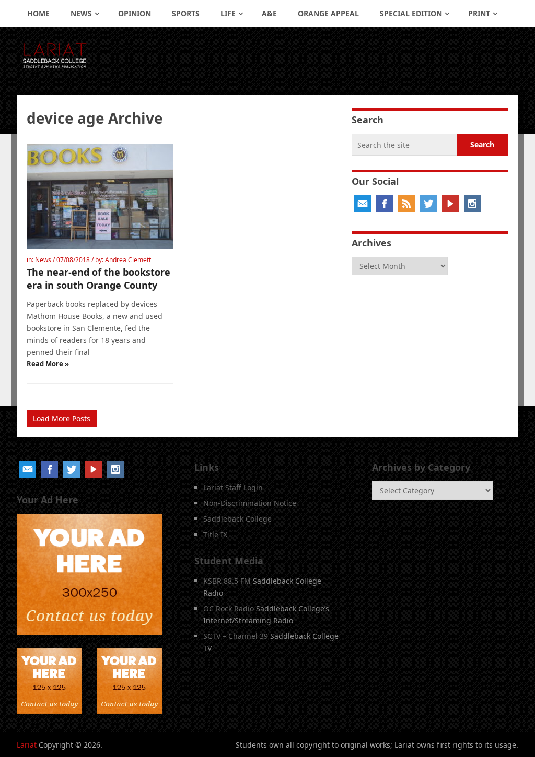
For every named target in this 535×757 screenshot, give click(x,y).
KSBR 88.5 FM (227, 581)
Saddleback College (237, 519)
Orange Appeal (328, 13)
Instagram (472, 203)
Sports (186, 13)
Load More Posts (61, 418)
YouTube (450, 203)
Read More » (48, 364)
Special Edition (411, 13)
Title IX (215, 534)
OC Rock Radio (228, 608)
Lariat (27, 745)
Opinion (134, 13)
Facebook (384, 203)
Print (479, 13)
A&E (269, 13)
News (81, 13)
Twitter (428, 203)
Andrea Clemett (128, 259)
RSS (406, 203)
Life (228, 13)
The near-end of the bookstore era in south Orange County (98, 278)
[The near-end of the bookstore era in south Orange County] (100, 196)
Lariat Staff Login (233, 487)
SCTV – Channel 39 (235, 636)
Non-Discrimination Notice (249, 503)
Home (38, 13)
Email (362, 203)
